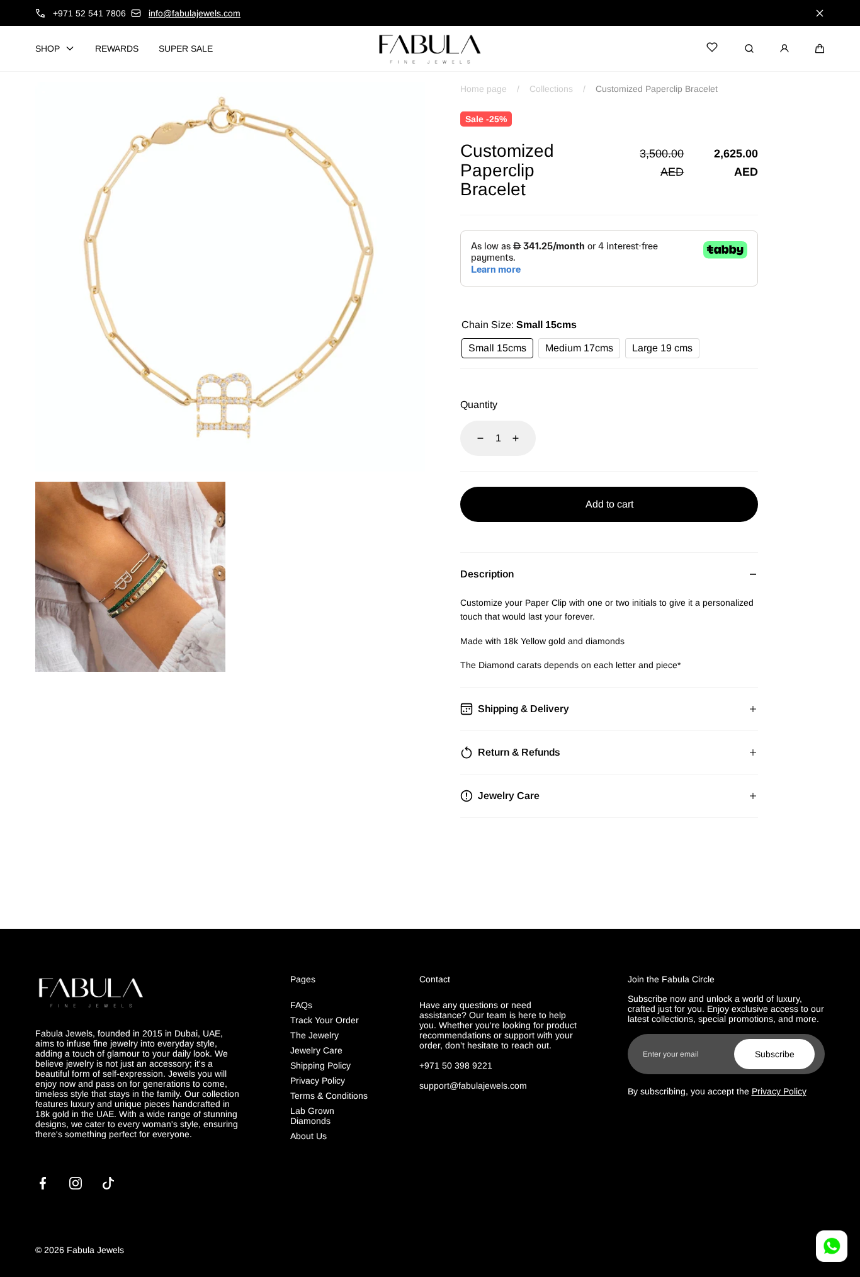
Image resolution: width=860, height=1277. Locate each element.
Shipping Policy (320, 1065)
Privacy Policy (317, 1081)
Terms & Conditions (329, 1096)
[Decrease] (472, 438)
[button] (820, 48)
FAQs (301, 1005)
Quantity (478, 404)
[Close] (820, 13)
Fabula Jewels (95, 1250)
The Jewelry (314, 1035)
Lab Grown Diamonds (312, 1116)
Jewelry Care (316, 1050)
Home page (483, 89)
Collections (551, 89)
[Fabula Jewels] (430, 48)
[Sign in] (784, 48)
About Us (308, 1136)
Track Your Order (324, 1020)
